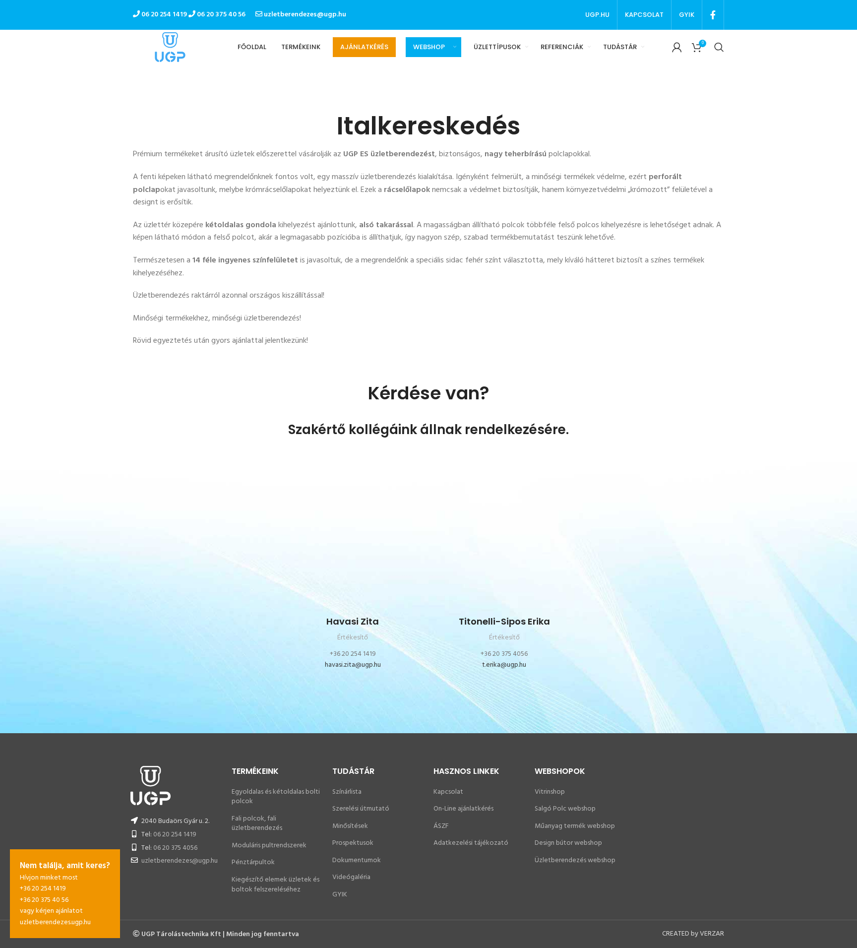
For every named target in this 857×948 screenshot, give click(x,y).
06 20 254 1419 (174, 834)
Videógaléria (351, 877)
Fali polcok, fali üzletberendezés (257, 823)
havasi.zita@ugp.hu (353, 665)
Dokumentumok (356, 860)
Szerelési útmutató (360, 809)
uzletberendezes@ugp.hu (304, 14)
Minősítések (350, 826)
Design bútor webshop (568, 843)
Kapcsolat (448, 792)
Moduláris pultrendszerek (269, 845)
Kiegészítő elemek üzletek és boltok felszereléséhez (275, 884)
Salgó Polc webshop (565, 809)
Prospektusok (352, 843)
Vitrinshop (550, 792)
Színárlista (347, 792)
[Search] (719, 47)
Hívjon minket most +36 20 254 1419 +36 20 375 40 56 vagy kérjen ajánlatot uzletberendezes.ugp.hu (65, 893)
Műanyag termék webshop (575, 826)
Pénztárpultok (253, 862)
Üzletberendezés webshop (575, 860)
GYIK (339, 894)
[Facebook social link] (713, 14)
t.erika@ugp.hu (504, 665)
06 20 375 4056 (175, 848)
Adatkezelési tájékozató (470, 843)
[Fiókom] (677, 47)
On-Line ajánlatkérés (463, 809)
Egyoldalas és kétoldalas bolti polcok (276, 797)
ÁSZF (441, 826)
